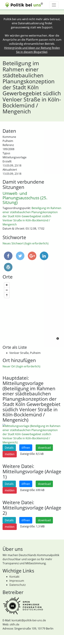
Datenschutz (17, 585)
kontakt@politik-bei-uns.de (29, 620)
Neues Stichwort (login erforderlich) (25, 243)
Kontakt (14, 576)
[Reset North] (6, 295)
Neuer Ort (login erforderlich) (21, 366)
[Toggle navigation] (54, 5)
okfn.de (14, 624)
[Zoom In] (6, 285)
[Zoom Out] (6, 290)
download (44, 448)
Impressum (16, 581)
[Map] (32, 311)
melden (10, 454)
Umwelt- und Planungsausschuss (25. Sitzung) (25, 197)
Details (9, 448)
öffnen (26, 448)
